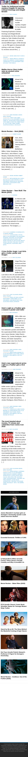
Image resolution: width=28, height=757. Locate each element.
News (15, 55)
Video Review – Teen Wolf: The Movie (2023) (14, 191)
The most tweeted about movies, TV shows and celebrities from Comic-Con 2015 (13, 423)
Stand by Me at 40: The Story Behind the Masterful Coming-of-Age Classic (14, 630)
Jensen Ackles (7, 475)
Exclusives (17, 705)
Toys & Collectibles (17, 721)
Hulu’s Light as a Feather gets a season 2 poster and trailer (13, 309)
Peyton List (11, 414)
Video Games (17, 718)
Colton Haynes (14, 234)
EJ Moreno (12, 232)
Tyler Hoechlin (7, 243)
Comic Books (17, 716)
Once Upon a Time (12, 477)
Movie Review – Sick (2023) (12, 131)
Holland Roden (20, 236)
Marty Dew (19, 300)
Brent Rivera (13, 352)
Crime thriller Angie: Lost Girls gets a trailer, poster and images (14, 253)
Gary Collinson (14, 294)
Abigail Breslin (14, 58)
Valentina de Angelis (8, 124)
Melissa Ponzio (14, 239)
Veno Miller (17, 124)
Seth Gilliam (17, 240)
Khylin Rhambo (18, 237)
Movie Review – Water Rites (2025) (13, 583)
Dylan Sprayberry (16, 61)
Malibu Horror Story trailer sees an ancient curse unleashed (12, 71)
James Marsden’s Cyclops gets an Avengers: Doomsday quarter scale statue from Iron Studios (13, 514)
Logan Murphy (13, 182)
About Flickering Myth (17, 729)
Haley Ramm (16, 353)
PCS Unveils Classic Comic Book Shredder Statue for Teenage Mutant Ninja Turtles (14, 606)
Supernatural (7, 481)
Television (6, 351)
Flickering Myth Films (17, 724)
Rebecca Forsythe (11, 122)
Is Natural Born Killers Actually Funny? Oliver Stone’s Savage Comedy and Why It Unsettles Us (12, 560)
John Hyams (6, 182)
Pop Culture (17, 708)
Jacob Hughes (12, 120)
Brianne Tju (20, 352)
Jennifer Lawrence (17, 474)
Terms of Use (19, 749)
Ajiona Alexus (13, 409)
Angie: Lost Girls (14, 297)
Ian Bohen (5, 237)
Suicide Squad (15, 479)
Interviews (17, 703)
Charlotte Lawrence (8, 60)
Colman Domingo (19, 60)
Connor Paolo (7, 61)
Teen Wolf (10, 242)
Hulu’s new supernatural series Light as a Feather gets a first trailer (14, 365)
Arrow (11, 471)
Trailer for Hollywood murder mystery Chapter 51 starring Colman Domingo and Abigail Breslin (13, 9)
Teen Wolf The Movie (18, 242)
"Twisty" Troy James (15, 117)
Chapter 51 (21, 58)
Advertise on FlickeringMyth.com (17, 731)
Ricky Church (20, 55)
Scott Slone (8, 123)
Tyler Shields (12, 63)
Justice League (15, 475)
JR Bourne (11, 237)
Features (17, 698)
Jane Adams (20, 181)
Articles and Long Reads (17, 700)
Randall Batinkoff (14, 301)
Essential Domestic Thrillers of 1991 (13, 537)
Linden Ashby (6, 239)
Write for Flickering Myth (17, 734)
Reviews (16, 175)
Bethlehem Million (15, 178)
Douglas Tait (6, 119)
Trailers (5, 57)
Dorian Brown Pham (15, 410)
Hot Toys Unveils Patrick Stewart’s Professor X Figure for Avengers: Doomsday (13, 654)
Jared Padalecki (7, 474)
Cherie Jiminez (14, 298)
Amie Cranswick (14, 114)
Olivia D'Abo (6, 301)
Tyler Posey (15, 243)
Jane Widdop (13, 300)
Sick (10, 184)
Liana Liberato (13, 355)
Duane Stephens (14, 179)
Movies (11, 55)
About (17, 727)
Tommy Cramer (16, 123)
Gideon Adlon (13, 181)
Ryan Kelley (10, 240)
